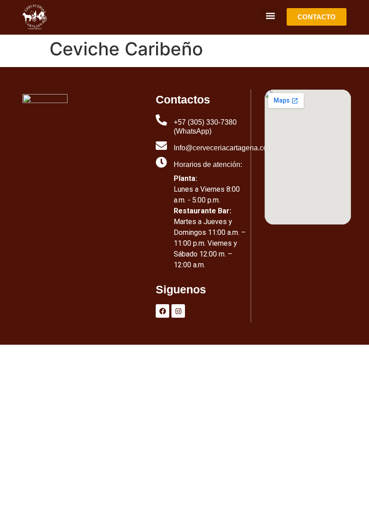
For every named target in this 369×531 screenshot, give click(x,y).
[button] (270, 15)
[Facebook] (162, 311)
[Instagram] (178, 311)
